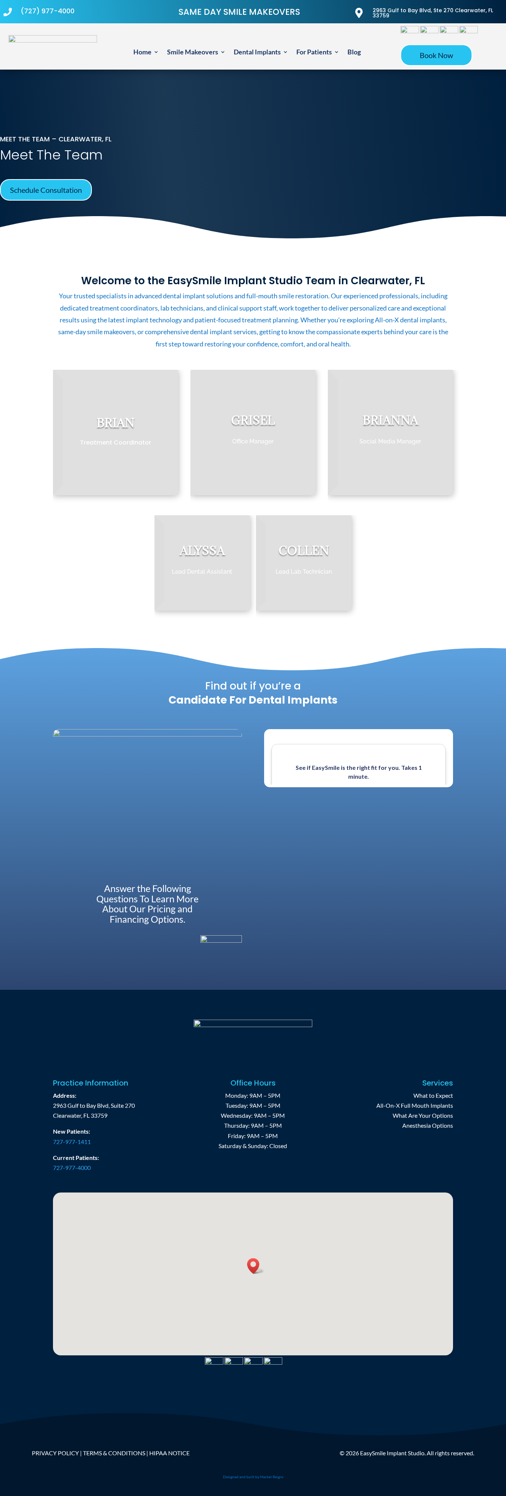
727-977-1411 (72, 1141)
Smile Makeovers (192, 52)
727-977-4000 (72, 1167)
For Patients (314, 52)
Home (142, 52)
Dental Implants (257, 52)
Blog (354, 52)
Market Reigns (271, 1477)
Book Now (436, 55)
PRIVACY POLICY (55, 1452)
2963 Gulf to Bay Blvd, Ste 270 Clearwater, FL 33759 (433, 13)
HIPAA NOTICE (169, 1452)
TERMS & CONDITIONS (114, 1452)
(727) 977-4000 (47, 11)
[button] (255, 1266)
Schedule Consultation (46, 189)
